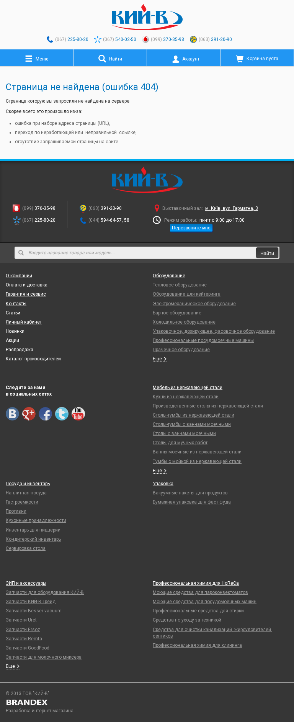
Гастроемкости (22, 502)
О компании (19, 275)
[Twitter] (62, 413)
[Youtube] (78, 413)
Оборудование (169, 275)
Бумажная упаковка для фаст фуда (192, 502)
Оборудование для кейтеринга (186, 294)
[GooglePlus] (29, 413)
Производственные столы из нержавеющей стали (208, 406)
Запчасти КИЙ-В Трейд (31, 601)
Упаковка (163, 483)
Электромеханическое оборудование (194, 303)
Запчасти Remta (24, 638)
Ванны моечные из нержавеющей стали (197, 452)
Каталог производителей (33, 359)
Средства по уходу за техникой (187, 620)
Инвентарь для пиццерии (33, 530)
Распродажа (19, 349)
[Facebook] (45, 413)
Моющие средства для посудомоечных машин (204, 601)
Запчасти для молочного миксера (44, 657)
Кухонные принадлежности (36, 520)
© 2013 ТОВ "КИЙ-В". (28, 693)
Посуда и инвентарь (28, 483)
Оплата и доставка (26, 285)
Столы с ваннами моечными (184, 433)
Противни (16, 511)
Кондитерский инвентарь (33, 539)
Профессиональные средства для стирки (198, 610)
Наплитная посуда (26, 493)
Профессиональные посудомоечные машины (203, 340)
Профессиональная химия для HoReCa (196, 583)
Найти (267, 253)
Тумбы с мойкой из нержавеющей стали (197, 461)
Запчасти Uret (21, 620)
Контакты (16, 303)
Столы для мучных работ (180, 442)
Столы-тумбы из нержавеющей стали (193, 415)
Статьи (13, 313)
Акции (12, 340)
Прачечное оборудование (181, 349)
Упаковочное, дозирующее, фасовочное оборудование (214, 331)
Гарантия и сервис (26, 294)
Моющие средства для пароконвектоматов (200, 592)
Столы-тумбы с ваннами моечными (192, 424)
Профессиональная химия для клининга (197, 645)
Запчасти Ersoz (23, 629)
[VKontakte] (12, 413)
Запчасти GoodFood (27, 648)
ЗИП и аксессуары (26, 583)
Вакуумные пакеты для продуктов (190, 493)
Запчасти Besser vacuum (34, 610)
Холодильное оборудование (184, 322)
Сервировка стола (26, 548)
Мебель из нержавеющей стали (187, 387)
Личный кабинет (24, 322)
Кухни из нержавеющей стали (186, 396)
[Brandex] (147, 702)
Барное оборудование (177, 313)
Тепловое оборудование (180, 285)
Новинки (15, 331)
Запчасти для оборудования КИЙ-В (45, 592)
